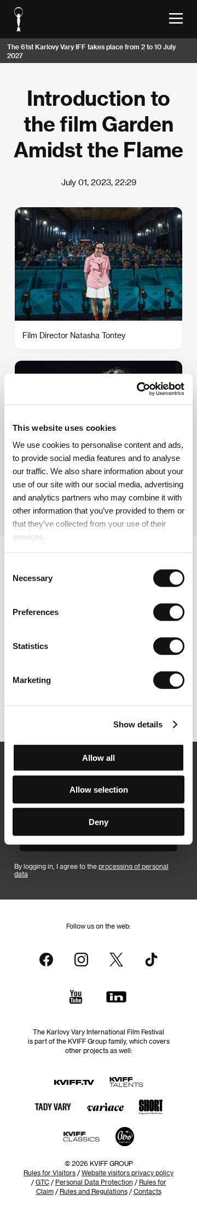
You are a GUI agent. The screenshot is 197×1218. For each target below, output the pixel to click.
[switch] (168, 612)
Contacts (147, 1191)
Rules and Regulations (94, 1191)
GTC (42, 1182)
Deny (98, 821)
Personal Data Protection (94, 1182)
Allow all (98, 757)
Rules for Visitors (50, 1172)
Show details (138, 724)
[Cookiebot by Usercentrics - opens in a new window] (139, 389)
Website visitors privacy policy (127, 1172)
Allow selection (98, 789)
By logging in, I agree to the (91, 870)
